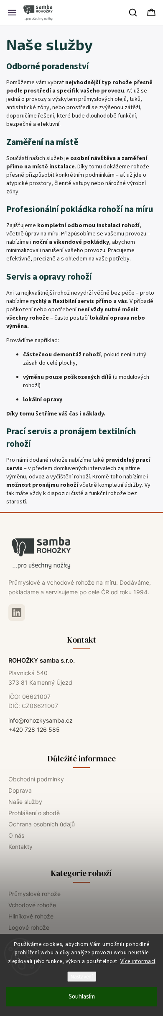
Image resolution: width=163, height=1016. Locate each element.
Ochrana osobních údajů (41, 824)
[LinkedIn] (16, 612)
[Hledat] (133, 12)
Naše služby (25, 801)
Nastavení (82, 977)
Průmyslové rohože (34, 893)
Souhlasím (82, 996)
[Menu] (12, 12)
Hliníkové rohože (30, 916)
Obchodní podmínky (36, 779)
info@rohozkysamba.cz (40, 720)
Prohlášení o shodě (34, 812)
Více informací (137, 961)
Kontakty (20, 846)
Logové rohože (28, 927)
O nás (16, 835)
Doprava (20, 790)
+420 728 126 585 (34, 729)
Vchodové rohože (32, 904)
